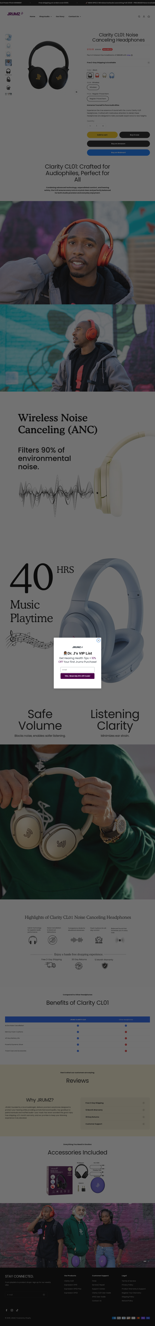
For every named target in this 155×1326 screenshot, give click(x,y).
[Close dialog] (98, 640)
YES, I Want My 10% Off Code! (77, 676)
